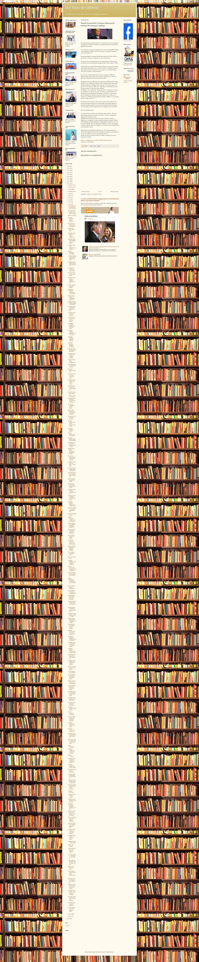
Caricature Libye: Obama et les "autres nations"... (72, 381)
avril (69, 202)
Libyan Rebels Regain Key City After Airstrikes (71, 597)
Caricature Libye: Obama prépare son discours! (72, 469)
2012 (68, 181)
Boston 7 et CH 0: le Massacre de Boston (72, 668)
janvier (70, 916)
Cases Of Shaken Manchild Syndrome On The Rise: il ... (72, 400)
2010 (68, 918)
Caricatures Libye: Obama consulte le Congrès (72, 615)
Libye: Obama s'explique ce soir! (71, 553)
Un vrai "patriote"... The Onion (71, 713)
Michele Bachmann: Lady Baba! (71, 252)
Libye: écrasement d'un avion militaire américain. (72, 819)
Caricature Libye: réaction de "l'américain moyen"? (72, 760)
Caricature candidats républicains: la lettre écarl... (72, 332)
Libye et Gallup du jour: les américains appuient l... (71, 718)
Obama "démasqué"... (71, 746)
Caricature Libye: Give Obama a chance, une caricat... (72, 886)
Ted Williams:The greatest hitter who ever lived (72, 207)
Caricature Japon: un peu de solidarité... (72, 904)
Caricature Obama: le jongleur (71, 430)
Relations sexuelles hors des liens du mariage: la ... (71, 632)
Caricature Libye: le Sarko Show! (72, 842)
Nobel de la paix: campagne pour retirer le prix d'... (72, 735)
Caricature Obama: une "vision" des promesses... (71, 751)
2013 (68, 179)
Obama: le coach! (72, 215)
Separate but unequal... (71, 845)
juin (69, 197)
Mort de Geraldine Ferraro (72, 514)
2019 (68, 166)
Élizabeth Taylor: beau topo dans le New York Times (72, 693)
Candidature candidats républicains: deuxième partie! (71, 326)
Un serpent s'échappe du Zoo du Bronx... (71, 406)
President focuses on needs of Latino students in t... (72, 388)
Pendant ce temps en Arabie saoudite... (72, 417)
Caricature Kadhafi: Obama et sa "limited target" (72, 503)
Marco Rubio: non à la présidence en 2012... (72, 366)
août (69, 193)
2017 (68, 170)
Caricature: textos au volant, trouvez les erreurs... (72, 375)
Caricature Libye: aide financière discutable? (72, 350)
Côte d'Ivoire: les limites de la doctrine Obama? (72, 319)
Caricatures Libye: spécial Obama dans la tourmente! (72, 786)
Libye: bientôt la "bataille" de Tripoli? (71, 480)
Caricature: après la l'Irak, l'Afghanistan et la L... (72, 491)
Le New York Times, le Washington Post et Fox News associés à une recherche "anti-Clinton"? (104, 247)
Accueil (100, 191)
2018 (68, 168)
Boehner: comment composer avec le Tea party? (72, 519)
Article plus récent (85, 191)
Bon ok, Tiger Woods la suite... (71, 868)
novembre (70, 187)
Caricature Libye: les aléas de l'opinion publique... (72, 355)
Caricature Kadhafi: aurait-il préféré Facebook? (72, 562)
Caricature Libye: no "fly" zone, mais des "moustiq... (72, 892)
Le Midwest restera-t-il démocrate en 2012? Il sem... (72, 542)
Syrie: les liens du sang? (72, 557)
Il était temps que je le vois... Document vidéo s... (72, 850)
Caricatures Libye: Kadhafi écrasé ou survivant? (72, 781)
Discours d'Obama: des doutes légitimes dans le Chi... (71, 423)
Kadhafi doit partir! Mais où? (71, 230)
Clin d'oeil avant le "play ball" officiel (71, 274)
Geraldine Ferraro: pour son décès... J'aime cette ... (72, 464)
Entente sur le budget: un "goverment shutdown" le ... (72, 297)
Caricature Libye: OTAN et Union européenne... (72, 235)
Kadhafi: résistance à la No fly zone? (71, 434)
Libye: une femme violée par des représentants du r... (72, 509)
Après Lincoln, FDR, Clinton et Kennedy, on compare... (72, 620)
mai (69, 200)
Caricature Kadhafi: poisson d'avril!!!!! (71, 219)
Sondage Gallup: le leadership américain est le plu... (72, 609)
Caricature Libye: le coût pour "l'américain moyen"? (72, 644)
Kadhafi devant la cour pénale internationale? (72, 682)
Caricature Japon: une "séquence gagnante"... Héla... (72, 825)
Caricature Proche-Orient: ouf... (72, 370)
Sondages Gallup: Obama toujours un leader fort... (72, 303)
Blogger (112, 952)
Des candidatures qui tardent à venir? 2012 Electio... (71, 676)
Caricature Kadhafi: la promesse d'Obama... (71, 338)
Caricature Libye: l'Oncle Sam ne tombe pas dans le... (72, 264)
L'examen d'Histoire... (71, 791)
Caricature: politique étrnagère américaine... (71, 344)
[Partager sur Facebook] (98, 146)
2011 (68, 183)
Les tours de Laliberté (128, 77)
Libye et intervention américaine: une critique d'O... (72, 568)
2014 (68, 176)
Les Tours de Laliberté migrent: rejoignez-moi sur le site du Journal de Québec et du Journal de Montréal (100, 199)
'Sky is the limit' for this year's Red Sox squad (72, 212)
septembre (70, 191)
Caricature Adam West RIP (95, 254)
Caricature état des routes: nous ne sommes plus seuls (72, 258)
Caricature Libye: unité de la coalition (72, 314)
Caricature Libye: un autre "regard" (72, 796)
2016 (68, 172)
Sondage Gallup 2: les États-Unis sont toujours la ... (72, 603)
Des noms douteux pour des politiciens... (72, 771)
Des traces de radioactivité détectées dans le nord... (71, 485)
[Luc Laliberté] (128, 39)
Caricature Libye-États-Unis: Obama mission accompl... (72, 444)
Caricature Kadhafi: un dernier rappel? (72, 766)
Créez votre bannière (128, 40)
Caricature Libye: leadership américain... (72, 704)
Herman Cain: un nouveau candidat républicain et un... (72, 280)
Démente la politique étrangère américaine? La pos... (72, 806)
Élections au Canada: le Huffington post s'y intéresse (72, 638)
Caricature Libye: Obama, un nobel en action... (72, 837)
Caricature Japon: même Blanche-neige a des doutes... (72, 241)
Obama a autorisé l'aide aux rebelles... (72, 286)
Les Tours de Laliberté (82, 7)
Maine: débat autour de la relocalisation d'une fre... (71, 412)
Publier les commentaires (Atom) (94, 194)
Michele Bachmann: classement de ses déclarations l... (72, 581)
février (70, 914)
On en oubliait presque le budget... (71, 537)
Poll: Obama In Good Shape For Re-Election (71, 626)
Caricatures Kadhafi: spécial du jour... (72, 708)
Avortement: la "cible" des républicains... (71, 269)
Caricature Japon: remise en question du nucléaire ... (72, 831)
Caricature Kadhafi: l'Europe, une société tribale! (72, 650)
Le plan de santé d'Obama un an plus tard (72, 800)
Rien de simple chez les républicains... (71, 587)
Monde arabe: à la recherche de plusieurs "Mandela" (72, 548)
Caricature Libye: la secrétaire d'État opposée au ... (72, 656)
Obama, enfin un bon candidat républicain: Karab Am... (71, 525)
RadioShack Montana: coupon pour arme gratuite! (71, 291)
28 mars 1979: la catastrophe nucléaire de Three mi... (71, 531)
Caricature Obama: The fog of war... (71, 730)
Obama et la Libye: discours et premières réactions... (72, 458)
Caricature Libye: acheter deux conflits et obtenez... (72, 662)
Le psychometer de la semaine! (71, 672)
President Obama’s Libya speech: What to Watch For (72, 474)
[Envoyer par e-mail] (93, 146)
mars (69, 204)
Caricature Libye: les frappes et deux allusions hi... (72, 880)
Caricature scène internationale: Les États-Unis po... (72, 776)
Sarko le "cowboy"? (71, 755)
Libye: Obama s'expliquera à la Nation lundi (72, 592)
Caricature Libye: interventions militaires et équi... (72, 308)
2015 (68, 174)
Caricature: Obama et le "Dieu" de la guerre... (71, 724)
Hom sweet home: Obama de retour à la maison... (72, 687)
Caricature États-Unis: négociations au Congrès (72, 247)
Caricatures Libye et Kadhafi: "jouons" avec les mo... (72, 497)
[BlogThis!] (95, 146)
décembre (70, 185)
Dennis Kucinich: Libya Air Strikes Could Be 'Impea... (72, 813)
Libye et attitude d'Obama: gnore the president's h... (72, 574)
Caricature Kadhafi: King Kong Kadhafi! (72, 439)
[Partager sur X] (96, 146)
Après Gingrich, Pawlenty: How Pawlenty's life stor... (72, 862)
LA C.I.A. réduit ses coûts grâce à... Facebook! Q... (72, 856)
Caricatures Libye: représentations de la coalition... (72, 898)
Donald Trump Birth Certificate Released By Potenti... (71, 451)
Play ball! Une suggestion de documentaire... (72, 225)
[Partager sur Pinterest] (99, 146)
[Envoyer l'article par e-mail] (91, 146)
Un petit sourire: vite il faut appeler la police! (71, 909)
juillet (69, 195)
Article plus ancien (114, 191)
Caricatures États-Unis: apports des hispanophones (72, 394)
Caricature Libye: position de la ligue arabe (72, 699)
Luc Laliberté (126, 22)
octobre (70, 189)
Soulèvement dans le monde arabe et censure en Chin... (72, 741)
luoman (103, 952)
